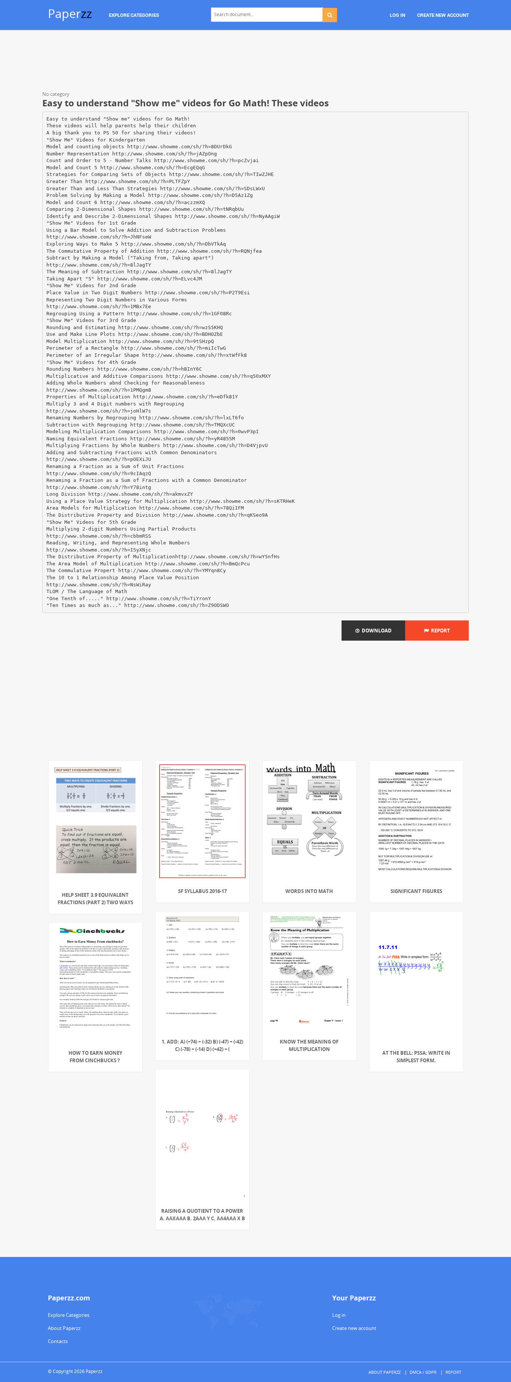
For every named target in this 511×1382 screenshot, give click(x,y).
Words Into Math (309, 891)
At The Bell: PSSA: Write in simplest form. (416, 1057)
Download (375, 630)
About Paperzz (64, 1328)
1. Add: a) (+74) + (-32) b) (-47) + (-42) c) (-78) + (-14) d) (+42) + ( (202, 1045)
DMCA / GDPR (423, 1372)
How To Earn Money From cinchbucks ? (95, 1057)
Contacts (58, 1341)
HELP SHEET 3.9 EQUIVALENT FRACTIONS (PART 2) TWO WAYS (95, 899)
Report (439, 630)
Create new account (354, 1328)
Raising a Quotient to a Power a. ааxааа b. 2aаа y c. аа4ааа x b (202, 1215)
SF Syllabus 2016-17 (202, 891)
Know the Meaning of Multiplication (309, 1045)
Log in (339, 1315)
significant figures (416, 891)
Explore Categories (68, 1315)
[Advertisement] (255, 62)
